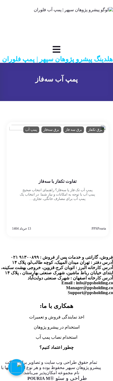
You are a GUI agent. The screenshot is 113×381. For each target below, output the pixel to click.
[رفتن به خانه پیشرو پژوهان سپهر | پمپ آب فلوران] (56, 26)
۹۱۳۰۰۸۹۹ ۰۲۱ (71, 3)
